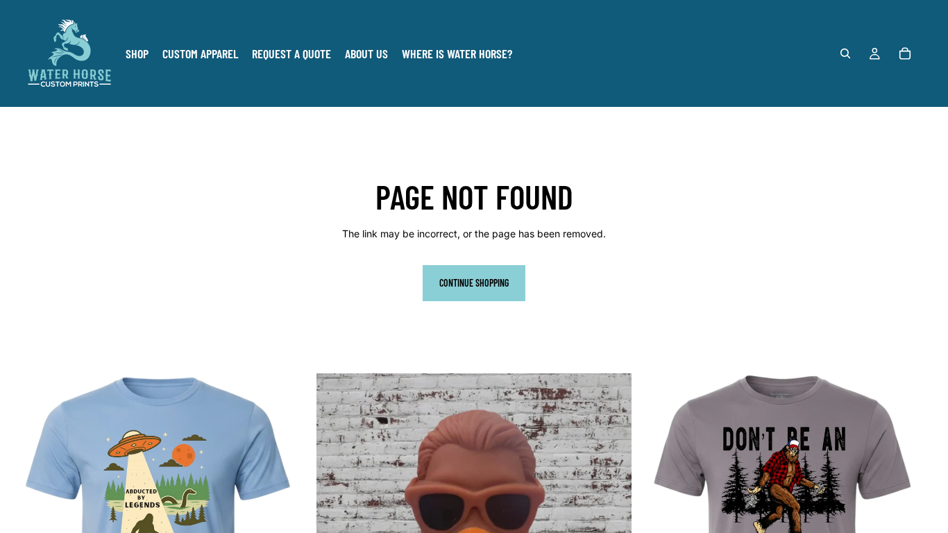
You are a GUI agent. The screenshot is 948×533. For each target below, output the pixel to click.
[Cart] (905, 53)
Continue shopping (474, 283)
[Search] (845, 53)
